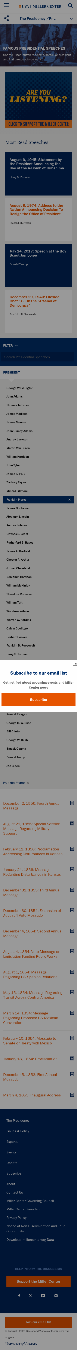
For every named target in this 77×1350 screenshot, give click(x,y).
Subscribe (38, 699)
